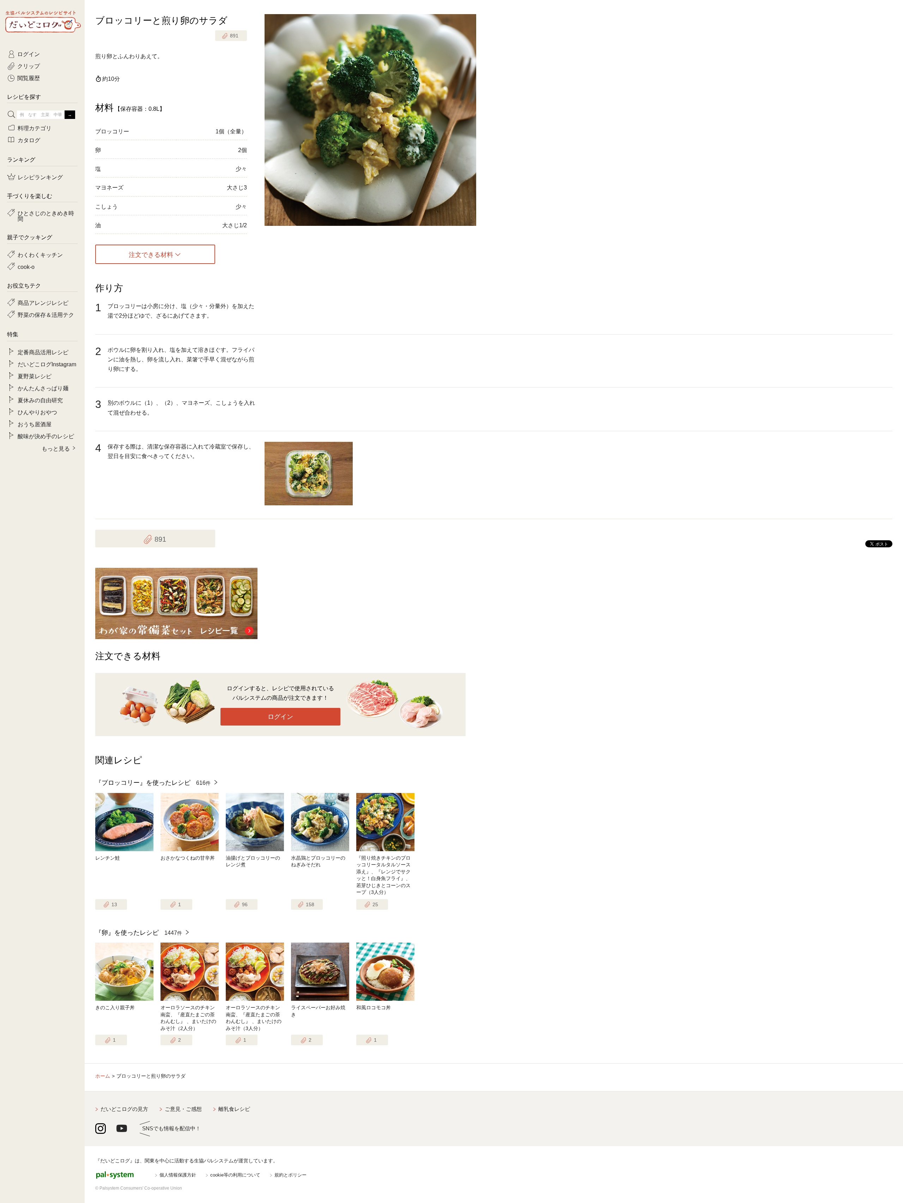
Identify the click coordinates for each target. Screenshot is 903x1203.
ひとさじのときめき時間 (46, 215)
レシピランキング (40, 177)
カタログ (29, 140)
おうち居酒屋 (34, 424)
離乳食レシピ (234, 1109)
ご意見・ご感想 (183, 1109)
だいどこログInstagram (47, 364)
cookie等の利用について (235, 1175)
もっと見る (56, 448)
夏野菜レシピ (34, 376)
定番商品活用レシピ (43, 352)
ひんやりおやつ (37, 412)
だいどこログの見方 (124, 1109)
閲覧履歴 (28, 77)
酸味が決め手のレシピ (46, 436)
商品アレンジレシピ (43, 302)
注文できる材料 (151, 254)
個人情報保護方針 (177, 1175)
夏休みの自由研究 (40, 400)
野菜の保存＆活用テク (46, 314)
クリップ (28, 65)
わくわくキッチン (40, 254)
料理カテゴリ (34, 128)
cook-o (26, 266)
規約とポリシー (290, 1175)
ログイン (280, 716)
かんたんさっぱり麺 (43, 388)
